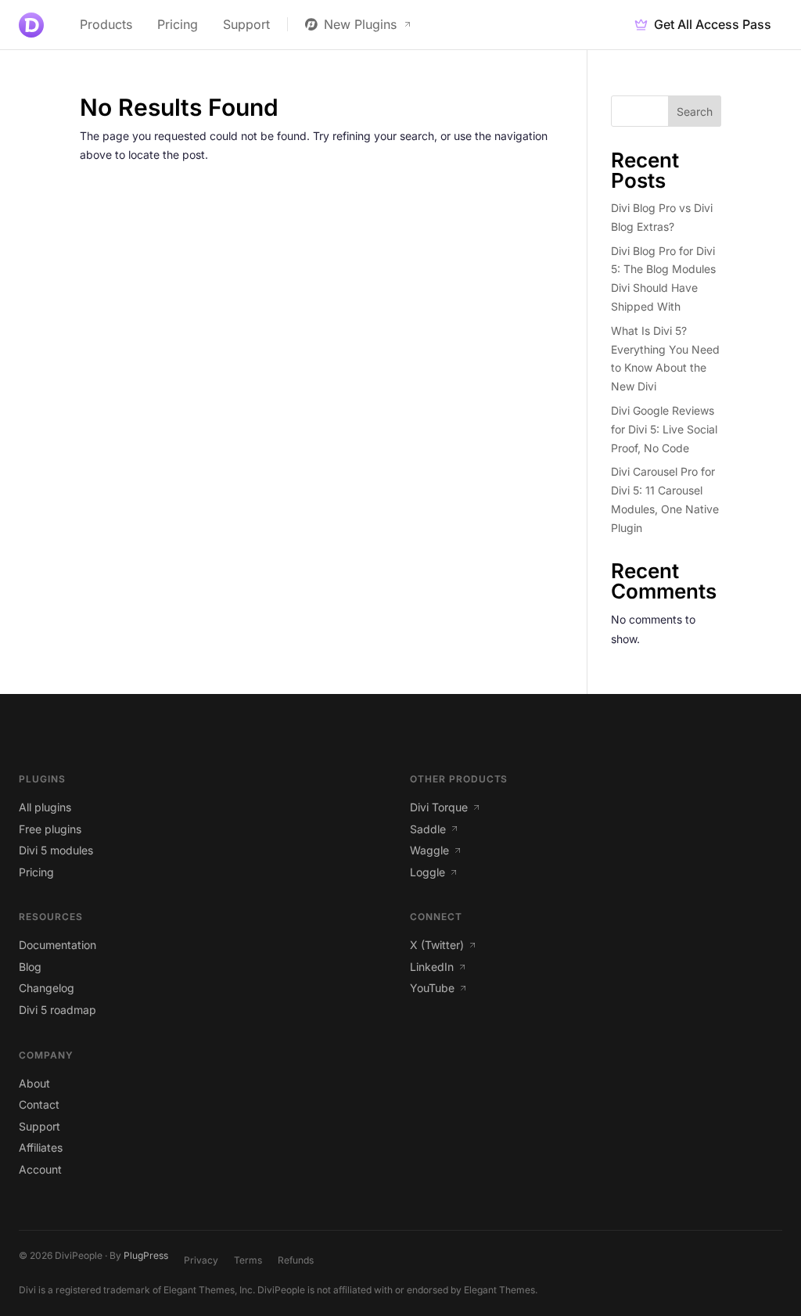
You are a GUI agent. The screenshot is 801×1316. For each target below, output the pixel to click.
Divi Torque (439, 807)
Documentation (57, 944)
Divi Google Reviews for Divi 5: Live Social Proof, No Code (664, 429)
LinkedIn (432, 966)
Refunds (296, 1260)
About (34, 1083)
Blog (30, 966)
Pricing (177, 24)
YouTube (432, 987)
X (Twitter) (437, 944)
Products (106, 24)
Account (40, 1169)
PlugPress (146, 1255)
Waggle (429, 850)
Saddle (428, 829)
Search (695, 111)
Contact (39, 1104)
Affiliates (41, 1147)
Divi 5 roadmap (57, 1009)
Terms (248, 1260)
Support (246, 24)
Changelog (46, 987)
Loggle (427, 872)
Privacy (201, 1260)
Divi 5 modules (56, 850)
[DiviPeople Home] (31, 25)
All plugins (45, 807)
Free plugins (50, 829)
